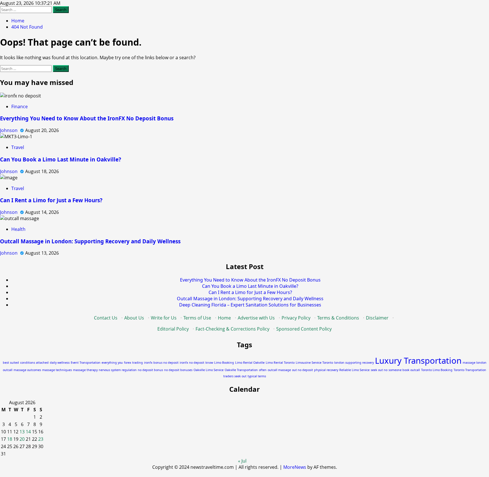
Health (18, 229)
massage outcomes (27, 370)
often (263, 370)
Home (224, 318)
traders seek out (234, 376)
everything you (112, 363)
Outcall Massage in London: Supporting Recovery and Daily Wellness (90, 241)
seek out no (379, 370)
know (209, 363)
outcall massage (279, 370)
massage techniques (57, 370)
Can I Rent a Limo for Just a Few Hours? (51, 200)
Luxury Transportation (418, 360)
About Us (134, 318)
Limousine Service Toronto (314, 363)
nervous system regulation (118, 370)
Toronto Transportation (470, 370)
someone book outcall (404, 370)
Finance (19, 106)
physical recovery (326, 370)
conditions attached (34, 363)
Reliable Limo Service (354, 370)
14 (28, 432)
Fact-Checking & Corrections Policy (232, 329)
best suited (11, 363)
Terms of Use (197, 318)
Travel (17, 147)
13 (22, 432)
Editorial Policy (173, 329)
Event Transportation (85, 363)
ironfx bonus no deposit (161, 363)
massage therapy (85, 370)
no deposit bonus (150, 370)
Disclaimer (377, 318)
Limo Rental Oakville (250, 363)
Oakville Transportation (241, 370)
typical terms (257, 376)
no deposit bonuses (178, 370)
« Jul (242, 461)
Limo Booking (224, 363)
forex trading (133, 363)
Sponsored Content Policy (304, 329)
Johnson (9, 130)
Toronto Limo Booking (436, 370)
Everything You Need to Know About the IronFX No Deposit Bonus (86, 118)
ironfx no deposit (192, 363)
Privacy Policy (296, 318)
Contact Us (105, 318)
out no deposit (302, 370)
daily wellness (60, 363)
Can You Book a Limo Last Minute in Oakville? (60, 159)
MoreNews (294, 467)
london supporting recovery (354, 363)
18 (9, 439)
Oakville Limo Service (209, 370)
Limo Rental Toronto (280, 363)
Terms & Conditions (338, 318)
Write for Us (164, 318)
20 (22, 439)
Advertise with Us (256, 318)
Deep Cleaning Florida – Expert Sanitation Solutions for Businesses (250, 305)
